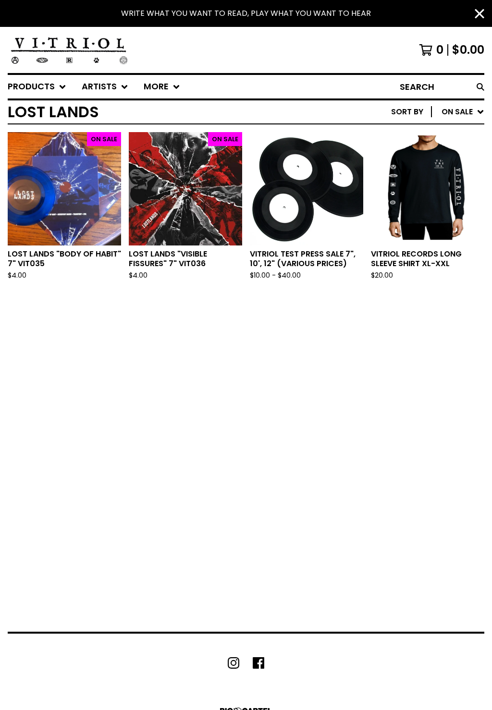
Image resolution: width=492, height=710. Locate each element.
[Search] (480, 86)
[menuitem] (37, 86)
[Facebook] (258, 663)
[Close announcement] (479, 13)
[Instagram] (233, 663)
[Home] (69, 50)
